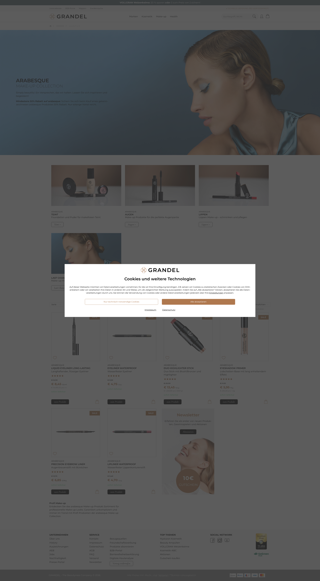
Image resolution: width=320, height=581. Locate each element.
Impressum (150, 310)
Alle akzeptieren (198, 302)
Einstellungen (216, 293)
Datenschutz (168, 310)
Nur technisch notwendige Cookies (121, 302)
